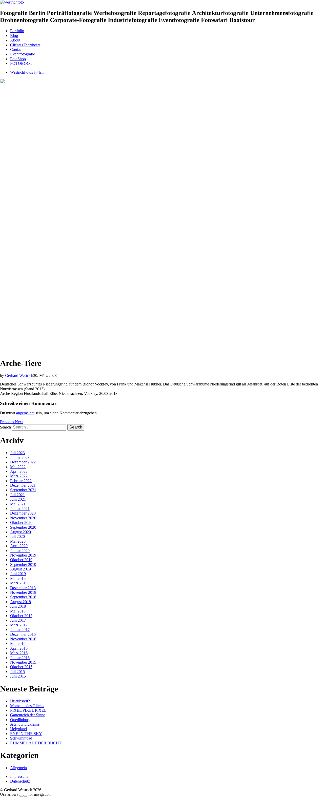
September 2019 (23, 564)
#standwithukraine (24, 724)
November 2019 (23, 555)
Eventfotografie (22, 54)
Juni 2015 (18, 676)
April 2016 (19, 648)
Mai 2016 (18, 643)
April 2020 (19, 546)
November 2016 (23, 639)
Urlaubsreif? (20, 701)
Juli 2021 (17, 495)
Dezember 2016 (23, 634)
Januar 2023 (20, 457)
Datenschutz (20, 781)
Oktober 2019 (21, 560)
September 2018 (23, 597)
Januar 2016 (20, 658)
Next (19, 422)
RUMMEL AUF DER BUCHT (36, 743)
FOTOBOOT (21, 63)
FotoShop (18, 59)
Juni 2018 (18, 606)
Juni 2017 (18, 620)
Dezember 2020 (23, 513)
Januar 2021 (20, 508)
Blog (14, 35)
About (15, 40)
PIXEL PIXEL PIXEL (28, 710)
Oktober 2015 (21, 667)
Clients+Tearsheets (25, 45)
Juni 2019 (18, 573)
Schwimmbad (21, 738)
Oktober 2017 (21, 616)
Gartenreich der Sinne (27, 715)
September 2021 (23, 490)
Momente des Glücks (27, 706)
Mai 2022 (18, 467)
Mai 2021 (18, 504)
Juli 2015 (17, 671)
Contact (16, 49)
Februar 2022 (21, 481)
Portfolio (17, 31)
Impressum (19, 776)
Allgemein (18, 768)
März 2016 (19, 653)
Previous (7, 422)
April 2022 (19, 471)
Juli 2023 (17, 453)
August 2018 (20, 602)
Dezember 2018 (23, 588)
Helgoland (18, 729)
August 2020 (20, 532)
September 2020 (23, 527)
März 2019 (19, 583)
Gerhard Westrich (19, 375)
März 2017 (19, 625)
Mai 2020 (18, 541)
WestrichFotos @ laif (27, 72)
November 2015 (23, 662)
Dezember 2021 (23, 485)
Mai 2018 (18, 611)
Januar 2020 (20, 550)
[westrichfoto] (12, 2)
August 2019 (20, 569)
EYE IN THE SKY (26, 733)
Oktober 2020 (21, 522)
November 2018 (23, 592)
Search (5, 427)
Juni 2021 (18, 499)
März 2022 (19, 476)
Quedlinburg (20, 720)
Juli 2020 (17, 536)
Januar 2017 (20, 629)
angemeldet (25, 413)
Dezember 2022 (23, 462)
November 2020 (23, 518)
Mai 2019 (18, 578)
